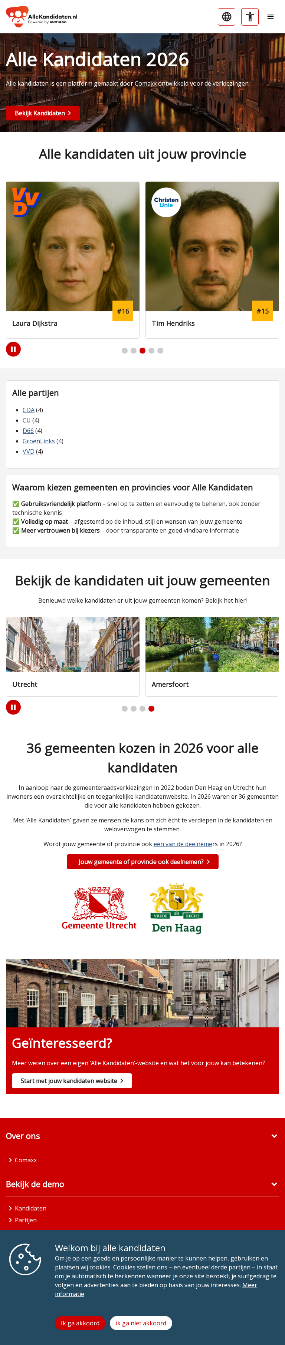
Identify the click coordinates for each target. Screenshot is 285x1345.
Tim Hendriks (173, 323)
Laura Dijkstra (35, 323)
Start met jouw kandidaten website (69, 1081)
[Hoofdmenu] (270, 17)
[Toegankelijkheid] (250, 17)
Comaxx (146, 83)
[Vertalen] (226, 17)
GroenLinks (39, 441)
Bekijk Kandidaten (40, 113)
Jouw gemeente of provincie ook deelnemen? (141, 862)
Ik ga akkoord (80, 1323)
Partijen (26, 1220)
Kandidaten (30, 1208)
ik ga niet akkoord (141, 1323)
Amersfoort (30, 684)
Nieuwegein (170, 684)
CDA (29, 410)
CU (27, 420)
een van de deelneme (183, 844)
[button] (125, 351)
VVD (29, 451)
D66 (28, 431)
